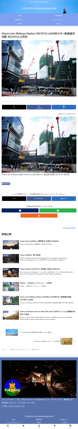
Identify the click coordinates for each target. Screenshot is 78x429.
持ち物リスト (64, 419)
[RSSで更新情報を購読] (39, 215)
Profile (39, 422)
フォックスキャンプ (13, 422)
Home (13, 419)
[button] (72, 322)
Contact (64, 422)
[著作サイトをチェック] (20, 210)
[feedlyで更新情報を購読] (57, 210)
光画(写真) (7, 183)
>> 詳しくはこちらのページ (13, 406)
